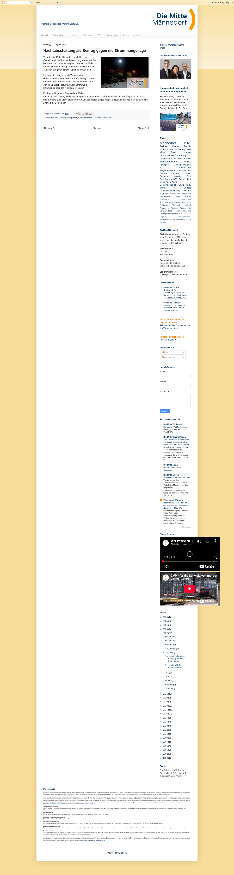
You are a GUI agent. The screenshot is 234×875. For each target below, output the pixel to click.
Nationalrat (186, 202)
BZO (175, 179)
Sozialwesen (166, 179)
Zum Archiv (176, 776)
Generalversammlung (170, 191)
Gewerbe (97, 118)
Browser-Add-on (179, 837)
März (167, 680)
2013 (165, 726)
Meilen (177, 196)
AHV (180, 214)
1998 (165, 758)
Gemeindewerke (85, 118)
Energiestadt (72, 118)
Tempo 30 (185, 208)
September (170, 649)
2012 (165, 730)
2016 (165, 714)
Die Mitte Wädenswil (173, 424)
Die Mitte (54, 118)
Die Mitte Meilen (171, 475)
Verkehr (177, 176)
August (168, 652)
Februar (169, 685)
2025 (165, 621)
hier (157, 823)
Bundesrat (186, 194)
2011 (165, 734)
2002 (165, 754)
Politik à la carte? (168, 340)
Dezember (170, 637)
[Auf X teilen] (83, 113)
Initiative (164, 164)
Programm (164, 208)
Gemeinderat (165, 196)
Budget (187, 188)
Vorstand (73, 35)
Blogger (122, 853)
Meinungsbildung (169, 161)
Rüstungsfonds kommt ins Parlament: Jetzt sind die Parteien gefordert (174, 308)
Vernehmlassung (184, 211)
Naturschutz (180, 220)
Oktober (169, 644)
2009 (165, 738)
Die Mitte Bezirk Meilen (174, 437)
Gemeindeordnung (168, 182)
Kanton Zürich (181, 146)
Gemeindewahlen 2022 (172, 185)
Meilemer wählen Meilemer (174, 478)
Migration (164, 193)
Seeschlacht (175, 193)
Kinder (187, 173)
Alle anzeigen (186, 527)
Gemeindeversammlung (173, 155)
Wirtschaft (186, 199)
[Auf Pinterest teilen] (90, 113)
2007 (165, 742)
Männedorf (106, 118)
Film (189, 176)
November (170, 640)
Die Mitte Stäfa (170, 465)
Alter (178, 202)
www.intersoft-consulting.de (162, 794)
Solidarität (164, 205)
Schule (187, 158)
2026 (165, 617)
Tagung (174, 208)
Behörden (58, 35)
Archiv (137, 35)
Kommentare (170, 357)
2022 (165, 633)
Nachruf (187, 205)
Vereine (163, 223)
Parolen (178, 158)
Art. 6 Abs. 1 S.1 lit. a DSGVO (100, 814)
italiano (180, 45)
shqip (162, 48)
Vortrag (163, 214)
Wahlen (164, 149)
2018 (165, 706)
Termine (87, 35)
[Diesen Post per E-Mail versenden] (77, 113)
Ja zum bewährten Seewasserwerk (173, 666)
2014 (165, 722)
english (163, 45)
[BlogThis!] (80, 113)
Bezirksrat (187, 214)
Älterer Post (143, 128)
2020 (165, 698)
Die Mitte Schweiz (172, 303)
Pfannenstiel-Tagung (173, 500)
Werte (162, 188)
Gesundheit (166, 158)
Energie (62, 118)
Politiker (164, 146)
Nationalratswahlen (167, 220)
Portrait (187, 161)
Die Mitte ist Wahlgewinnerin (175, 427)
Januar (168, 689)
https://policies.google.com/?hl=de (85, 803)
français (172, 45)
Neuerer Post (50, 128)
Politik (187, 143)
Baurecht (164, 176)
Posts (166, 352)
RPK (188, 185)
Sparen (188, 196)
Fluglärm (163, 217)
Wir (99, 35)
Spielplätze (164, 199)
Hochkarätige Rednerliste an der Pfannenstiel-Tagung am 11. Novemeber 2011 (176, 505)
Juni (167, 677)
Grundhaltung (184, 167)
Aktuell (44, 35)
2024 (165, 625)
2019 (165, 702)
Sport (188, 220)
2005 (165, 750)
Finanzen (175, 173)
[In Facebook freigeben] (86, 113)
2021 (165, 694)
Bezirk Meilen (181, 152)
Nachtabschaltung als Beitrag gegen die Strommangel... (175, 658)
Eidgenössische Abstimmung (175, 170)
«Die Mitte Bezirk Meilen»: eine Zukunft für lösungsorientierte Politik (176, 442)
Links (126, 35)
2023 (165, 629)
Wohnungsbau (172, 214)
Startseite (97, 128)
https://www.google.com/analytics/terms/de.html (56, 803)
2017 (165, 710)
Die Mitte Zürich (171, 287)
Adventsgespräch (167, 202)
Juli (167, 673)
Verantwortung (166, 211)
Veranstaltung (177, 149)
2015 (165, 718)
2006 (165, 746)
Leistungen (112, 35)
